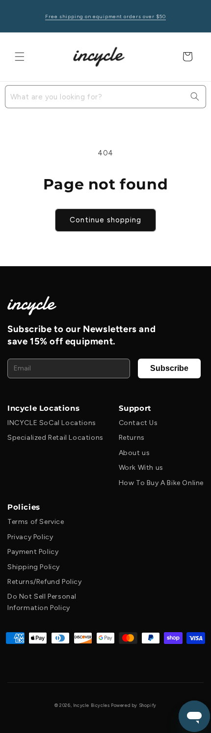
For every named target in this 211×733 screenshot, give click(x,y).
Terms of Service (35, 522)
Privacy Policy (30, 537)
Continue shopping (105, 219)
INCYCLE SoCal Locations (51, 423)
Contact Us (138, 423)
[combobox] (105, 97)
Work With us (141, 467)
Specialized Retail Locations (55, 437)
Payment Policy (32, 552)
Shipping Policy (33, 567)
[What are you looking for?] (195, 96)
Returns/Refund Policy (44, 582)
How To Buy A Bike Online (161, 483)
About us (134, 453)
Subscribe (169, 368)
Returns (132, 437)
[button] (19, 56)
